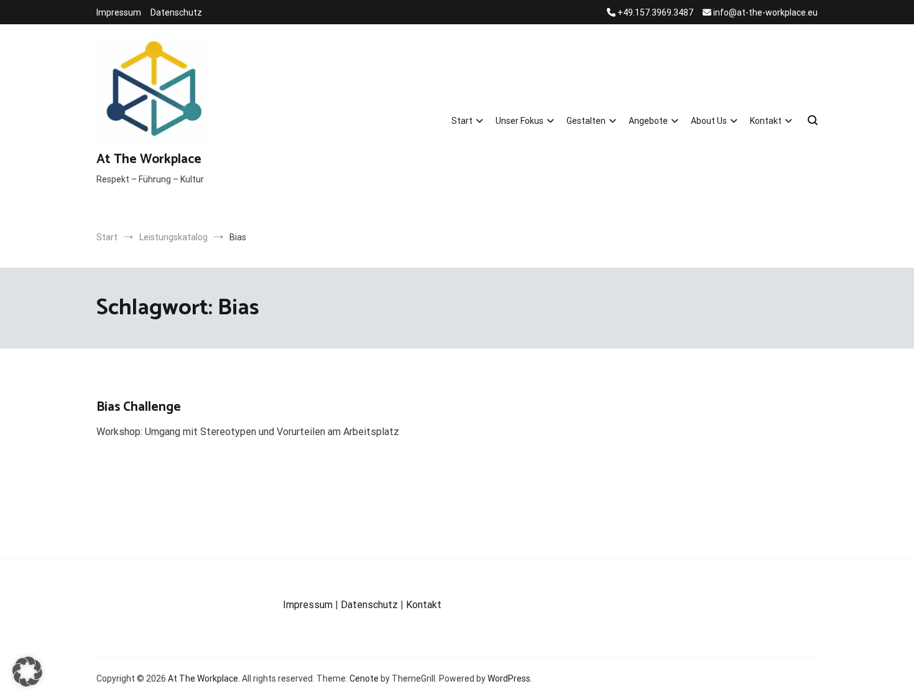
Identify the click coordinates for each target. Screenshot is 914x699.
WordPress (508, 678)
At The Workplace (148, 159)
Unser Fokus (519, 121)
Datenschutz (176, 12)
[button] (27, 671)
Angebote (648, 121)
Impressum (118, 12)
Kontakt (766, 121)
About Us (709, 121)
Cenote (364, 678)
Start (462, 121)
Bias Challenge (138, 407)
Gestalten (586, 121)
